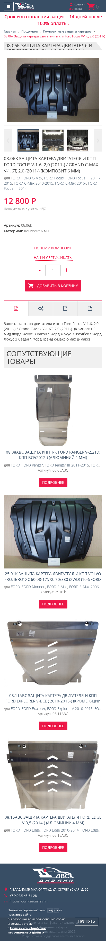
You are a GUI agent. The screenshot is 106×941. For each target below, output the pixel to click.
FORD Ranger (32, 465)
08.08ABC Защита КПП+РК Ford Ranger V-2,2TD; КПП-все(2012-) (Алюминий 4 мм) (53, 410)
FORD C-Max (32, 178)
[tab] (16, 308)
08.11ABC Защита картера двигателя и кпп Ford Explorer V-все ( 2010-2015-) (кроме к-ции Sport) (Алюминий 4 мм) (53, 653)
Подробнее (53, 482)
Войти (78, 9)
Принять (86, 921)
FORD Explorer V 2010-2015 (70, 708)
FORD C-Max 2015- (70, 183)
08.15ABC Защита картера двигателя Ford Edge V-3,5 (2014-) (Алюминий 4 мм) (53, 775)
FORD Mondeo (33, 586)
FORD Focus (54, 178)
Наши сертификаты (53, 257)
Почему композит (53, 248)
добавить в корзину (57, 285)
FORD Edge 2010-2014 (60, 830)
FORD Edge (31, 830)
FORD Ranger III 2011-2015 (67, 465)
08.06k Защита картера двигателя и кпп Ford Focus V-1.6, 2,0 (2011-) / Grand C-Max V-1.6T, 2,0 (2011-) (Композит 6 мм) (53, 90)
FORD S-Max (57, 586)
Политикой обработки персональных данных (27, 930)
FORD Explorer (33, 708)
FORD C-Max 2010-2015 (33, 183)
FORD (15, 178)
